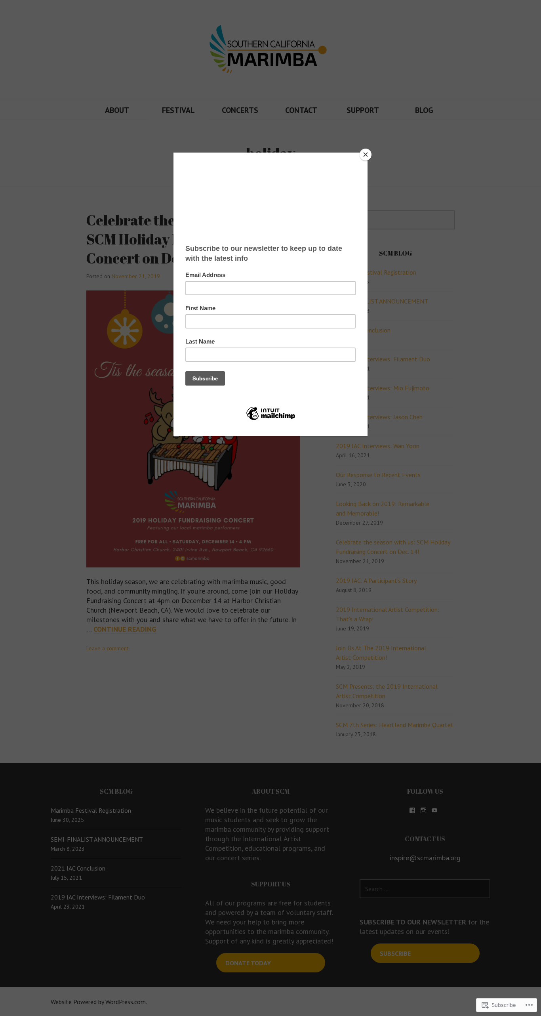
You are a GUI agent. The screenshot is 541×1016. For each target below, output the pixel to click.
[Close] (365, 154)
